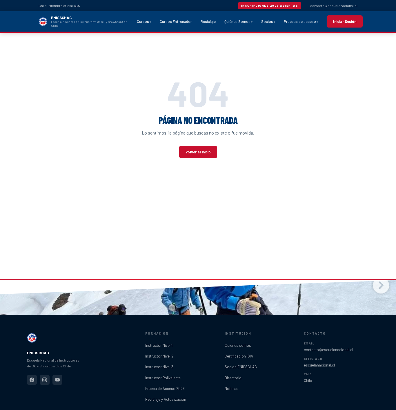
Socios (267, 21)
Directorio (233, 377)
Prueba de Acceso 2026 (165, 388)
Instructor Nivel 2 (159, 356)
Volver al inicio (198, 152)
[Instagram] (45, 380)
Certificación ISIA (239, 356)
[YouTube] (57, 380)
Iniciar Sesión (344, 21)
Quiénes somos (238, 345)
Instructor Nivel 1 (158, 345)
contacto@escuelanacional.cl (333, 5)
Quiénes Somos (237, 21)
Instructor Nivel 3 (159, 366)
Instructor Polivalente (163, 377)
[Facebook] (32, 380)
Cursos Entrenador (176, 21)
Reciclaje (208, 21)
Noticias (231, 388)
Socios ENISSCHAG (241, 366)
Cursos (143, 21)
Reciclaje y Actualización (165, 399)
